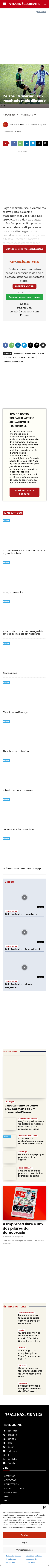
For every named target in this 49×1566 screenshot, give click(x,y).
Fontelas (31, 357)
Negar (24, 1542)
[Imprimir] (43, 345)
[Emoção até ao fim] (24, 574)
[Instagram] (4, 1435)
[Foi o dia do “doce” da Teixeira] (24, 772)
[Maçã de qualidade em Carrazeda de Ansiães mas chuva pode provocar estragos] (9, 1124)
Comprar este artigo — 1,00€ (24, 297)
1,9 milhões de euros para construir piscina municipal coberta (30, 1173)
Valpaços (10, 1102)
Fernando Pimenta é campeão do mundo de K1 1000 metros (29, 1388)
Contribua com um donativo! (24, 492)
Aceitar (24, 1535)
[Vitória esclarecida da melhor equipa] (24, 850)
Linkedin (12, 1438)
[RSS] (4, 1443)
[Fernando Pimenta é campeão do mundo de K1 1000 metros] (9, 1388)
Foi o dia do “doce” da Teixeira (18, 790)
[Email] (45, 143)
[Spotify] (4, 1447)
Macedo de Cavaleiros (28, 1136)
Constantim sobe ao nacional (18, 829)
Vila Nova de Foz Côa (26, 1312)
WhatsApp (12, 1459)
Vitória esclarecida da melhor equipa (22, 868)
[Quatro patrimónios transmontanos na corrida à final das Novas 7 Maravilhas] (9, 1335)
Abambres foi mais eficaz (16, 751)
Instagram (12, 1434)
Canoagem (23, 1383)
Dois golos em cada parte (14, 357)
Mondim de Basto (26, 1168)
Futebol (22, 1348)
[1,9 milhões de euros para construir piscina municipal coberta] (9, 1173)
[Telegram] (33, 143)
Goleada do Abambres (13, 361)
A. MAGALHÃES (18, 125)
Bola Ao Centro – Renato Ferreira (23, 949)
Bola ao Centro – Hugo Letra (21, 914)
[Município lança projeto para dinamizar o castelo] (9, 1157)
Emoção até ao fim (13, 592)
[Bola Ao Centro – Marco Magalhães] (24, 967)
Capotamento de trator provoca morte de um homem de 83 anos (21, 1109)
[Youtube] (4, 1463)
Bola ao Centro (11, 911)
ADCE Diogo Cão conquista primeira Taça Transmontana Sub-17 (29, 1354)
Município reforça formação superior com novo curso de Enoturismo (29, 1319)
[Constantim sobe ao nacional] (24, 811)
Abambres (18, 354)
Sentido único (10, 673)
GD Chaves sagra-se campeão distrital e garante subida (24, 552)
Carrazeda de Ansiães (28, 1118)
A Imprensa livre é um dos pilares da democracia (23, 1228)
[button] (45, 1507)
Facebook (12, 1430)
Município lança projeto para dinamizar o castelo (31, 1157)
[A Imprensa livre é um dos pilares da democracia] (24, 1203)
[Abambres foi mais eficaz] (24, 733)
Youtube (11, 1463)
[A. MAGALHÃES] (6, 124)
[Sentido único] (24, 655)
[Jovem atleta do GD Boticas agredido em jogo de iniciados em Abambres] (24, 613)
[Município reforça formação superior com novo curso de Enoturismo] (9, 1317)
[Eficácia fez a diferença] (24, 694)
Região (21, 1330)
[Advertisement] (24, 35)
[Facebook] (14, 143)
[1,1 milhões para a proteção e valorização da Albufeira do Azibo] (9, 1141)
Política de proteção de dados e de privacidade (13, 1559)
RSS (10, 1443)
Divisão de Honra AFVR (34, 354)
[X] (4, 1455)
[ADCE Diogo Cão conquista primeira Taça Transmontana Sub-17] (9, 1352)
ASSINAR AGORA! (25, 286)
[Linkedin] (26, 143)
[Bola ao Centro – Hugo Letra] (24, 897)
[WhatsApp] (20, 143)
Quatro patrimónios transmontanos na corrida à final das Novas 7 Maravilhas (29, 1337)
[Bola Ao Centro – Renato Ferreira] (24, 932)
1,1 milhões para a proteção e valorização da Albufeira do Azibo (31, 1141)
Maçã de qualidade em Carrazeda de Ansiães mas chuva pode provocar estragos (31, 1125)
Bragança (23, 1152)
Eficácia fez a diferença (15, 712)
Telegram (12, 1451)
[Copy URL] (39, 143)
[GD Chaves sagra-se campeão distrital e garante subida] (24, 532)
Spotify (11, 1447)
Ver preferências (24, 1550)
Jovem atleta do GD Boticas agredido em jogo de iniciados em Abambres (23, 632)
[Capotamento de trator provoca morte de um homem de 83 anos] (24, 1077)
